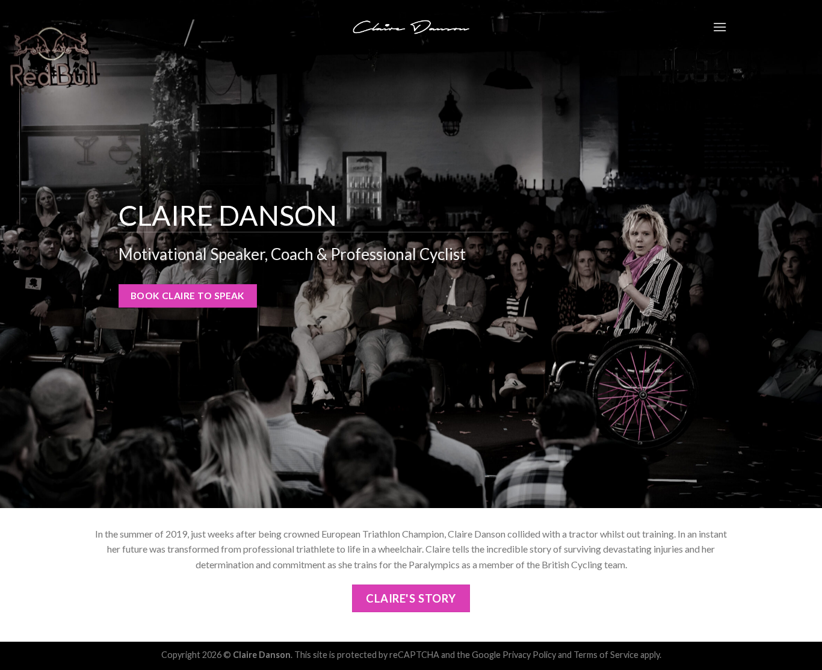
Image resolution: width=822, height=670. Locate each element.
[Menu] (719, 27)
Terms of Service (605, 655)
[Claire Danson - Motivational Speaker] (411, 26)
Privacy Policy (529, 655)
